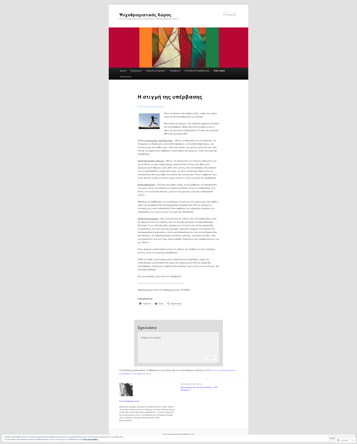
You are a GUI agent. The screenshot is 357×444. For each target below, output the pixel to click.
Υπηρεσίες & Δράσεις (155, 70)
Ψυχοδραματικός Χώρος (145, 15)
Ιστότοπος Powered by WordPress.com (178, 434)
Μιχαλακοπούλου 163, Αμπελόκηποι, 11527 (199, 387)
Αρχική (123, 70)
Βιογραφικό (136, 70)
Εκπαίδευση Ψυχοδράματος (197, 70)
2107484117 (185, 390)
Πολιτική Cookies (90, 439)
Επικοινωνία (125, 76)
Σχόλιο (211, 358)
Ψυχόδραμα (175, 70)
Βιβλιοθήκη (219, 70)
